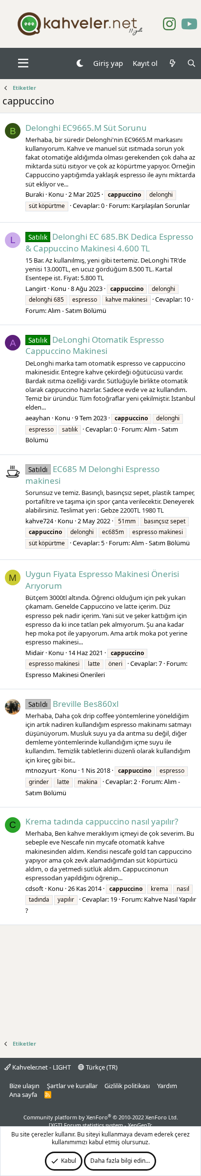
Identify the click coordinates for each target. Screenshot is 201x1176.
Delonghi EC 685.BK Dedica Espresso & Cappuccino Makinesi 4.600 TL (109, 242)
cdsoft (34, 888)
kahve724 (39, 520)
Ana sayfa (23, 1094)
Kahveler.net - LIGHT (41, 1067)
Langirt (35, 288)
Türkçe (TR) (101, 1067)
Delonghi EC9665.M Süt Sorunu (86, 127)
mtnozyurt (41, 770)
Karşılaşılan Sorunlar (160, 205)
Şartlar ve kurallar (72, 1085)
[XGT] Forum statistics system (100, 1125)
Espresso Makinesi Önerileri (65, 674)
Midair (34, 652)
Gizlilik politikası (127, 1085)
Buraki (34, 194)
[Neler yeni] (171, 63)
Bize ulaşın (24, 1085)
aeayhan (37, 417)
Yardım (167, 1085)
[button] (23, 63)
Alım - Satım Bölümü (77, 310)
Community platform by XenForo (100, 1117)
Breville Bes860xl (73, 703)
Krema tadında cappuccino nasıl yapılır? (101, 821)
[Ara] (191, 63)
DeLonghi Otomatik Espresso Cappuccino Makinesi (94, 345)
